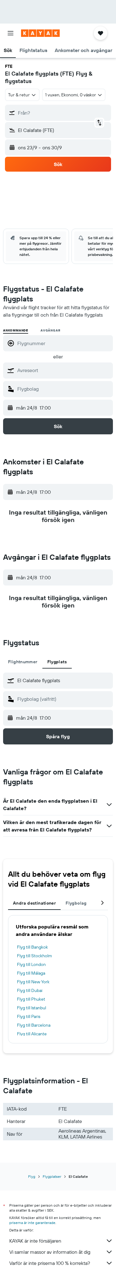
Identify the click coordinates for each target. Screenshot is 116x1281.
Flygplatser (52, 1176)
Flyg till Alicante (32, 1034)
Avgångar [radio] (50, 330)
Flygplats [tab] (57, 662)
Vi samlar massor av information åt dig (49, 1252)
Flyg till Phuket (31, 999)
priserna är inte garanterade (32, 1222)
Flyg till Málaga (31, 973)
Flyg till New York (33, 982)
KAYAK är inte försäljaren (35, 1241)
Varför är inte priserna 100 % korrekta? (49, 1263)
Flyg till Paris (28, 1016)
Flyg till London (31, 964)
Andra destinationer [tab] (34, 903)
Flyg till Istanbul (31, 1008)
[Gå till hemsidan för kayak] (40, 33)
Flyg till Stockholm (34, 956)
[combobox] (64, 370)
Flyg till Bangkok (32, 947)
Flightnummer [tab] (22, 662)
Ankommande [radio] (15, 330)
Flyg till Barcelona (33, 1025)
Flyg (31, 1176)
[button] (10, 33)
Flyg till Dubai (29, 990)
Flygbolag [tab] (76, 903)
